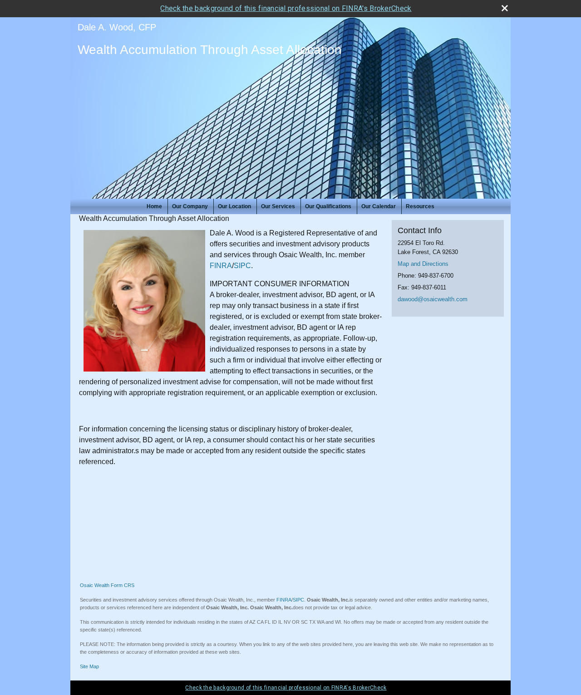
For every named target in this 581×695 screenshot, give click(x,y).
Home (154, 206)
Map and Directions (423, 263)
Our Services (278, 206)
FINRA (221, 265)
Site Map (89, 666)
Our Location (234, 206)
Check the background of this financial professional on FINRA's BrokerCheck (285, 8)
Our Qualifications (328, 206)
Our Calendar (378, 206)
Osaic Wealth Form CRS (107, 585)
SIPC (242, 265)
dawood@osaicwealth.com (433, 299)
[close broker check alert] (504, 8)
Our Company (190, 206)
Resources (420, 206)
